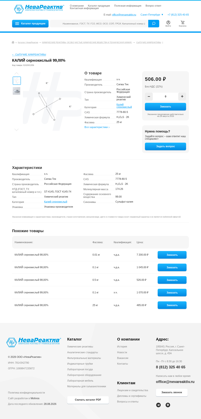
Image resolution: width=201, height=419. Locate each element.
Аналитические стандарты (82, 352)
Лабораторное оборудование (84, 375)
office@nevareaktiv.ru (124, 14)
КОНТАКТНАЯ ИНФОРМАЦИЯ (84, 8)
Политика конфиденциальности (26, 392)
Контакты (122, 363)
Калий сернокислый (124, 105)
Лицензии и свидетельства (132, 390)
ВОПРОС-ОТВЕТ (153, 6)
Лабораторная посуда (80, 369)
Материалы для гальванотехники (86, 386)
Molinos (35, 398)
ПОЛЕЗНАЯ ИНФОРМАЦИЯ (127, 6)
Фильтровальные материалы (84, 358)
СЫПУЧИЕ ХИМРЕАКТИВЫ (30, 54)
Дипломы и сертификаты (131, 396)
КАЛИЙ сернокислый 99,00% (31, 292)
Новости (122, 352)
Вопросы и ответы (128, 401)
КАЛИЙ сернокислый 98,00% (31, 254)
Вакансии (122, 358)
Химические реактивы (80, 346)
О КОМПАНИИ (77, 6)
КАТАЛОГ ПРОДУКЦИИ (99, 6)
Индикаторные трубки (80, 363)
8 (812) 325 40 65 (170, 367)
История (122, 346)
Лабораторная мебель (80, 380)
